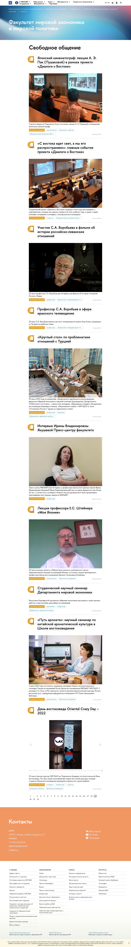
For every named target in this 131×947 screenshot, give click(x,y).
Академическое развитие (77, 890)
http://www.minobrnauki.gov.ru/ (19, 933)
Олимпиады (43, 880)
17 (88, 796)
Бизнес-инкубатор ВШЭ (47, 904)
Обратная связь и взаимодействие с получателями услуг (51, 911)
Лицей (41, 873)
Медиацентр (103, 887)
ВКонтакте (95, 831)
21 (34, 799)
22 (38, 799)
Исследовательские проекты (78, 877)
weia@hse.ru (13, 850)
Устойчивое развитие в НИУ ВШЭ (20, 880)
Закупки (12, 890)
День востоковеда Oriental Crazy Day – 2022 (68, 710)
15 (80, 796)
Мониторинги (73, 880)
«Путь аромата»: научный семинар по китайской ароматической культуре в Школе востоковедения (66, 624)
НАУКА (72, 870)
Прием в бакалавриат (46, 883)
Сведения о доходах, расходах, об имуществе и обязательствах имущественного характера (21, 906)
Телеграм (93, 838)
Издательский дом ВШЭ (106, 877)
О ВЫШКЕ (13, 870)
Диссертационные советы (78, 883)
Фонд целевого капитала (17, 897)
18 (91, 796)
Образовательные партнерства (49, 907)
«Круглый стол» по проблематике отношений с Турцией (63, 339)
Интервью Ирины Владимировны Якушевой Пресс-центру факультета (65, 427)
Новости (24, 11)
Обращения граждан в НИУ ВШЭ (20, 894)
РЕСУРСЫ (102, 870)
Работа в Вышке (14, 925)
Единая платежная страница (18, 922)
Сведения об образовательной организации (19, 912)
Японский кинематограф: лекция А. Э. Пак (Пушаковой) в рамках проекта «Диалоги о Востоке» (67, 62)
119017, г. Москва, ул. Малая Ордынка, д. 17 (27, 834)
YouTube (93, 834)
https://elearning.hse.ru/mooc (98, 933)
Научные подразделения (77, 873)
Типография (103, 883)
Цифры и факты (14, 873)
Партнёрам (53, 4)
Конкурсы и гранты (75, 894)
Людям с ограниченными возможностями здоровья (23, 917)
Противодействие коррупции (19, 900)
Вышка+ (41, 887)
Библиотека (103, 873)
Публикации (103, 894)
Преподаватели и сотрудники (19, 883)
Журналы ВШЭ (103, 890)
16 (84, 796)
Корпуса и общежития (16, 887)
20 (30, 799)
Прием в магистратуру (46, 890)
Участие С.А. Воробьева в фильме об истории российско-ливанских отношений (66, 231)
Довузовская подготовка (47, 877)
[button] (30, 744)
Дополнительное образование (49, 897)
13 (73, 796)
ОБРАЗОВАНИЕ (45, 870)
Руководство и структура (18, 877)
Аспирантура (43, 894)
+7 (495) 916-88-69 (17, 842)
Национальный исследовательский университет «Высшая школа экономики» (38, 9)
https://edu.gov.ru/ (55, 933)
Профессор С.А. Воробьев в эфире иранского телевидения (64, 311)
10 (62, 796)
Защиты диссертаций (76, 887)
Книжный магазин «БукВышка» (108, 880)
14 (76, 796)
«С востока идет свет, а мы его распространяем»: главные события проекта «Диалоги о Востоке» (65, 147)
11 (65, 796)
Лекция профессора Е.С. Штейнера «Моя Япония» (65, 510)
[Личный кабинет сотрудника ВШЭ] (116, 3)
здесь (113, 942)
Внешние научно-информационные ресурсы (80, 898)
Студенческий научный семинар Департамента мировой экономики (64, 590)
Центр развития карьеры (47, 900)
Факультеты (76, 9)
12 (69, 796)
